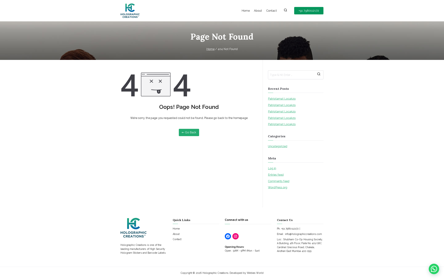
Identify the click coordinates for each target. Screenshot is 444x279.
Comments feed (278, 181)
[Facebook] (228, 236)
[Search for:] (295, 74)
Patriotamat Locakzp (282, 98)
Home (246, 10)
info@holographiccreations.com (303, 234)
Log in (272, 168)
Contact (271, 10)
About (258, 10)
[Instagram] (235, 236)
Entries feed (276, 174)
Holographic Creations (215, 273)
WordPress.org (277, 187)
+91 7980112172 (309, 10)
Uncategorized (277, 146)
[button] (434, 269)
